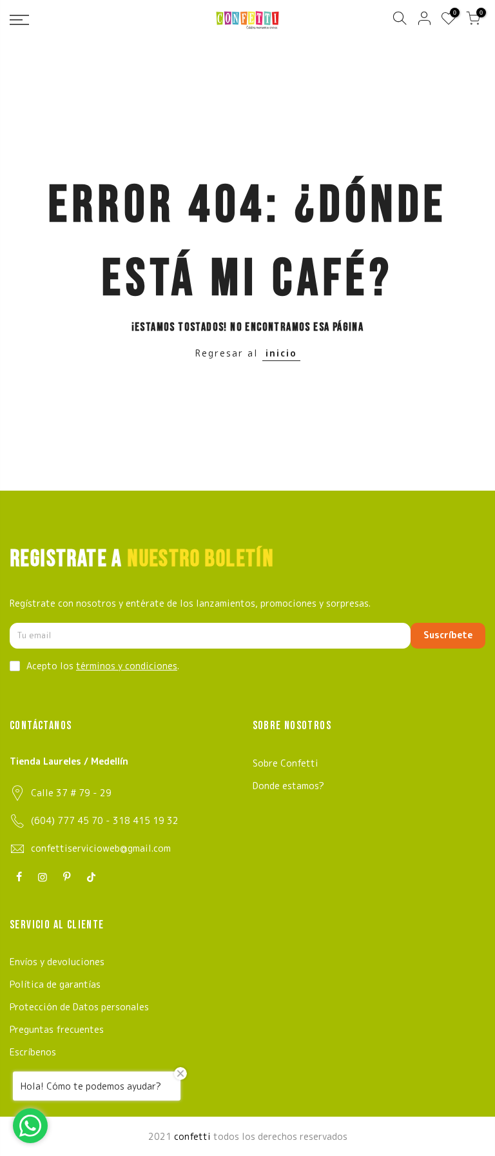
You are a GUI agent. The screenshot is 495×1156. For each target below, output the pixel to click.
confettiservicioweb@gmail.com (101, 848)
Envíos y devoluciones (57, 961)
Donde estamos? (288, 785)
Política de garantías (55, 984)
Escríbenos (33, 1052)
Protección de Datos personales (79, 1007)
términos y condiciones (126, 666)
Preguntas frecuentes (57, 1029)
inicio (281, 353)
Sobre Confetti (285, 763)
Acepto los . (102, 666)
